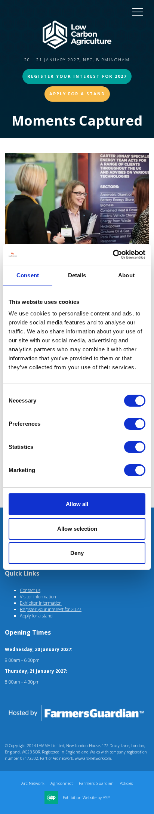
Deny (77, 553)
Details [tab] (77, 275)
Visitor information (38, 596)
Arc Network (32, 783)
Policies (126, 783)
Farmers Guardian (96, 783)
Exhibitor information (41, 603)
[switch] (134, 424)
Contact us (30, 590)
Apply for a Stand (77, 93)
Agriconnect (61, 783)
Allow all (77, 504)
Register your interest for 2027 (77, 76)
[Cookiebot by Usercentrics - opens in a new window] (112, 254)
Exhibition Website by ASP (86, 797)
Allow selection (77, 528)
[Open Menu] (137, 11)
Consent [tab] (27, 275)
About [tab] (126, 275)
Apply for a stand (36, 616)
